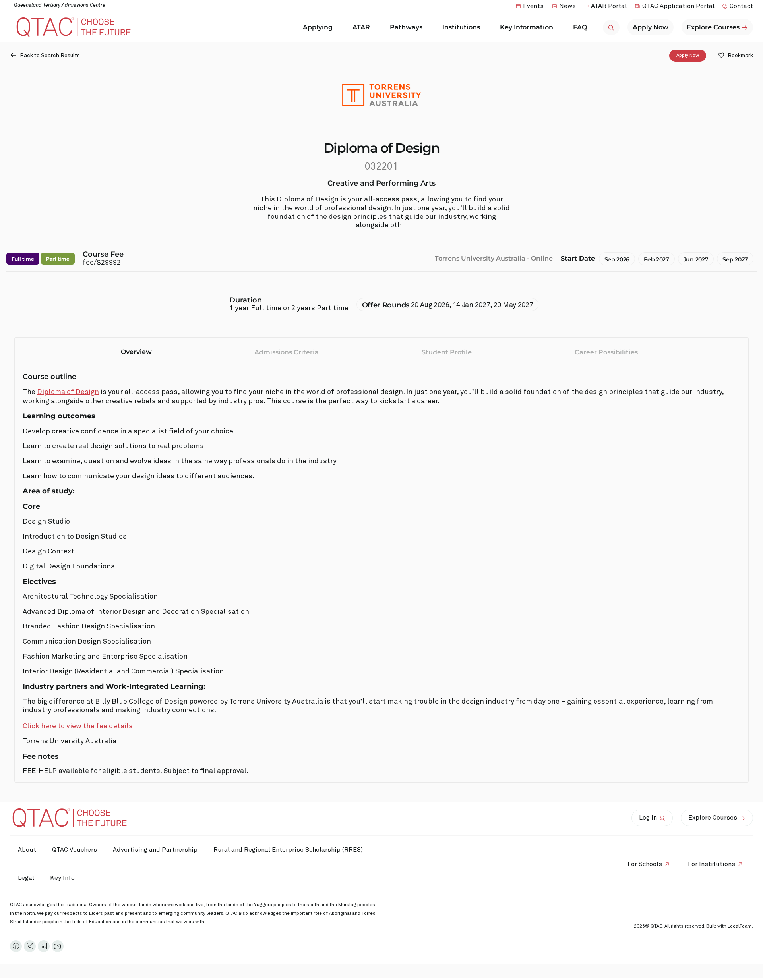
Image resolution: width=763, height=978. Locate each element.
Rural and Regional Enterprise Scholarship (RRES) (288, 850)
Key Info (62, 878)
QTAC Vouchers (74, 850)
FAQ (580, 27)
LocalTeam (740, 926)
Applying (318, 27)
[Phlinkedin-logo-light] (44, 946)
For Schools (644, 864)
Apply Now (687, 55)
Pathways (406, 27)
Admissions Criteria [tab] (286, 352)
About (27, 850)
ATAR (361, 27)
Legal (26, 878)
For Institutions (711, 864)
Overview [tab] (136, 352)
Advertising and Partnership (155, 850)
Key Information (526, 27)
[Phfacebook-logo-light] (16, 946)
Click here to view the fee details (78, 726)
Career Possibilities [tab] (606, 352)
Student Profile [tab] (447, 352)
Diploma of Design (68, 392)
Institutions (461, 27)
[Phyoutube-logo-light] (58, 946)
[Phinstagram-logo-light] (30, 946)
